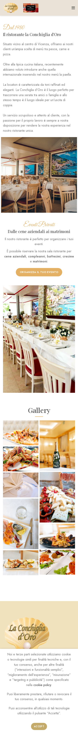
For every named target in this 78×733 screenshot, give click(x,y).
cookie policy (42, 685)
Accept (39, 726)
